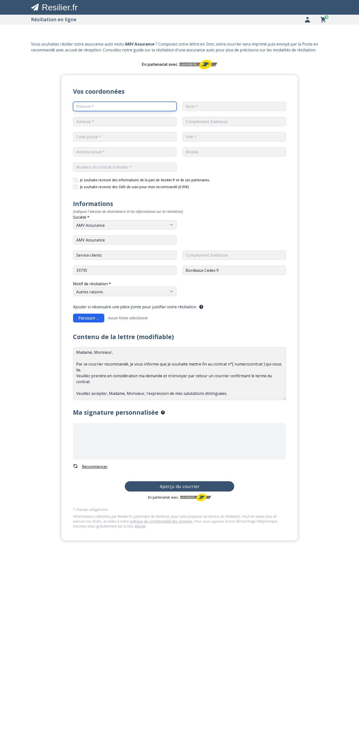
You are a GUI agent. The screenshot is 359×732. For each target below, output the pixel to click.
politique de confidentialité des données (161, 521)
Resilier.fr (60, 7)
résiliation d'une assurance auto (185, 50)
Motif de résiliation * (92, 283)
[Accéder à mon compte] (307, 19)
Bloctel (140, 526)
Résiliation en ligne (53, 19)
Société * (81, 217)
